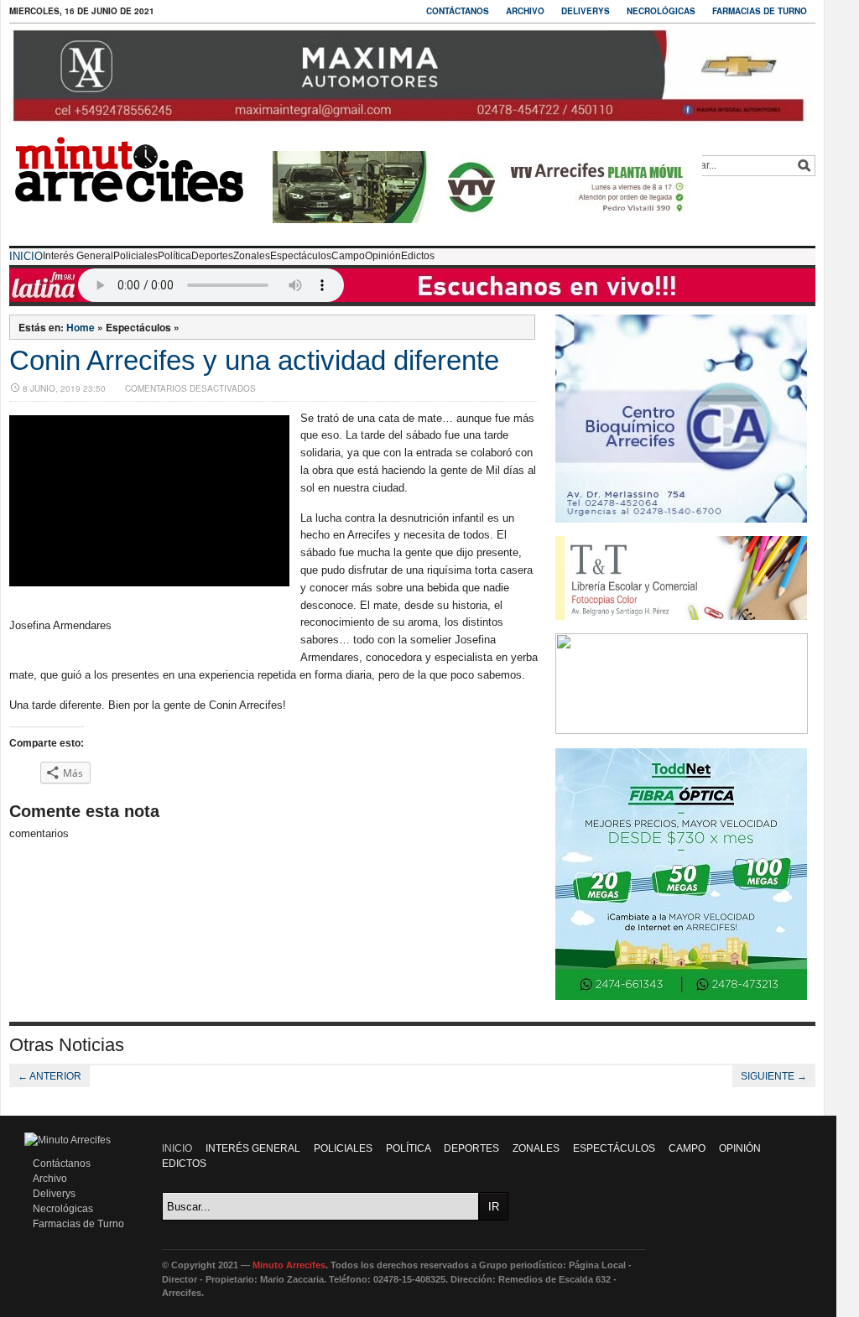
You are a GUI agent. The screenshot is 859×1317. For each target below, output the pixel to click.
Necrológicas (661, 11)
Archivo (525, 11)
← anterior (49, 1076)
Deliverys (585, 11)
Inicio (26, 256)
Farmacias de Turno (759, 11)
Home (80, 327)
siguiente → (774, 1076)
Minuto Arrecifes (288, 1265)
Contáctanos (457, 11)
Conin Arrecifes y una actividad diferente (254, 360)
